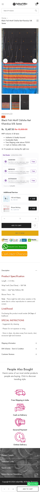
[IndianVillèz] (20, 4)
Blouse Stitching (15, 207)
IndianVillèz (7, 114)
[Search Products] (36, 10)
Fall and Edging (15, 198)
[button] (34, 61)
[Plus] (35, 218)
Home (4, 18)
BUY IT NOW (20, 233)
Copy (33, 161)
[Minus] (4, 218)
